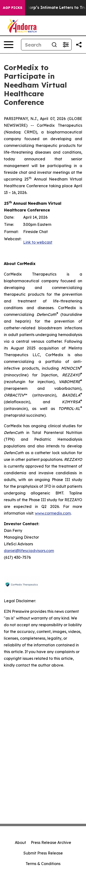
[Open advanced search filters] (65, 44)
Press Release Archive (51, 842)
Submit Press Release (43, 853)
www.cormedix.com (53, 513)
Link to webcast (37, 242)
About (20, 842)
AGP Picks (12, 8)
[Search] (54, 44)
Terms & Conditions (43, 863)
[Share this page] (78, 44)
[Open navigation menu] (8, 44)
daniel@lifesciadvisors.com (29, 550)
